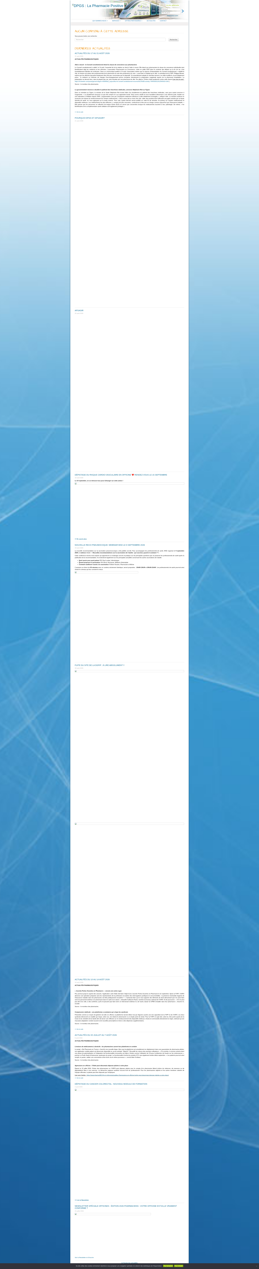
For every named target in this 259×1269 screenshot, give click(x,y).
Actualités (151, 21)
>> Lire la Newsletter (82, 1200)
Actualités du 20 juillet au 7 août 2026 (96, 1035)
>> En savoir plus (81, 539)
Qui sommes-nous (99, 21)
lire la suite (80, 112)
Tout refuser (179, 1266)
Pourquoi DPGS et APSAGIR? (90, 118)
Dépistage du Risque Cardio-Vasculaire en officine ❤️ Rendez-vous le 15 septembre (121, 475)
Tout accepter (168, 1266)
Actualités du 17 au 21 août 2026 (92, 53)
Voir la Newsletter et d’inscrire (84, 1257)
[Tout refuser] (256, 1266)
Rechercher (173, 39)
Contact (163, 21)
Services (115, 21)
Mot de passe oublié (172, 15)
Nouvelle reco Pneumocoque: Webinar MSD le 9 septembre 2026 (110, 545)
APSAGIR (79, 310)
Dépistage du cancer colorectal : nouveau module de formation (111, 1084)
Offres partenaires (133, 21)
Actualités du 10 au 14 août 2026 (92, 979)
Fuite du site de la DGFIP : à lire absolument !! (99, 665)
